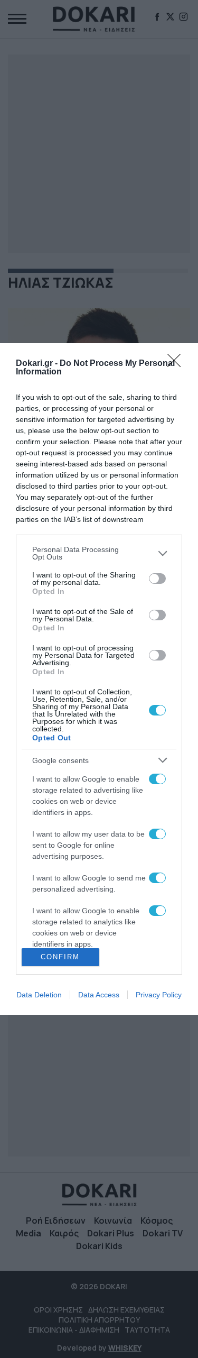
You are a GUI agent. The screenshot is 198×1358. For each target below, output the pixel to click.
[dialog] (99, 678)
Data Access (98, 994)
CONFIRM (60, 957)
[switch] (157, 578)
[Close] (177, 364)
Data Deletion (39, 994)
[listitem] (99, 553)
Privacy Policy (159, 994)
